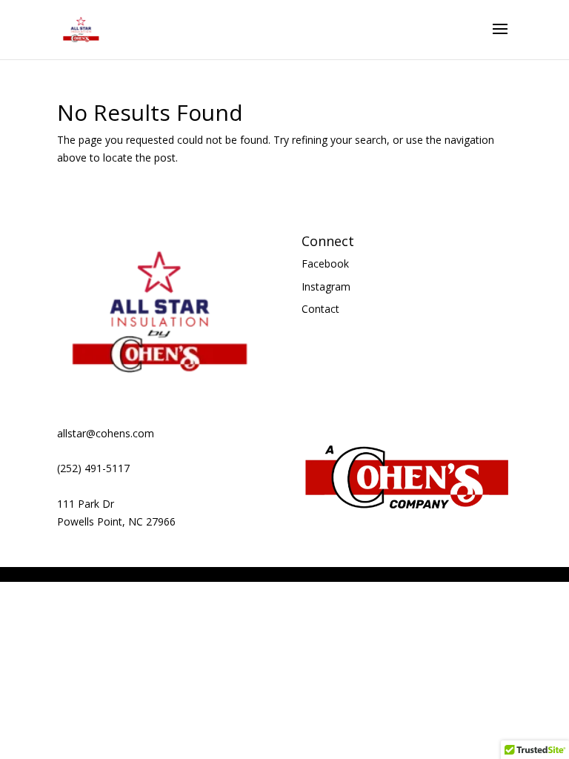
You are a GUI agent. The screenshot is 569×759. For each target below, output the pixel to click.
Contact (320, 309)
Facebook (325, 263)
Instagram (326, 286)
